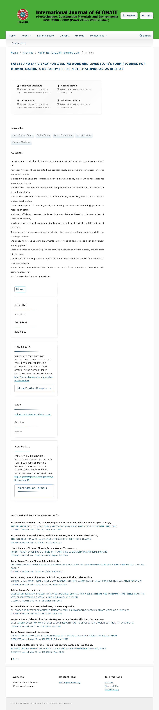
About (25, 36)
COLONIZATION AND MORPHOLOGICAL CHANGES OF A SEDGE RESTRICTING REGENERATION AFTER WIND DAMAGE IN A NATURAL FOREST (78, 566)
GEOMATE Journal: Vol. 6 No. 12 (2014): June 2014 (36, 530)
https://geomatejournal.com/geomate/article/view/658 (33, 379)
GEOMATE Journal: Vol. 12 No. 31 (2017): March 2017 (37, 572)
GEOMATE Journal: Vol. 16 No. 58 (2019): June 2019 (36, 614)
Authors (109, 683)
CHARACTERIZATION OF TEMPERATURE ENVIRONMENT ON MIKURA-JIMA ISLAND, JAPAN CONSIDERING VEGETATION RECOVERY (76, 581)
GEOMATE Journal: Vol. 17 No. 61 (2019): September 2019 (39, 555)
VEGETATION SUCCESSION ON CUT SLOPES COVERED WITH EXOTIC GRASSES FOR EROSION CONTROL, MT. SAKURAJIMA (72, 623)
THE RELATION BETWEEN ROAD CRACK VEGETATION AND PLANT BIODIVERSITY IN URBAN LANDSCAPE (64, 526)
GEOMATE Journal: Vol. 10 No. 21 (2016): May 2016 (36, 601)
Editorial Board (45, 36)
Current (64, 36)
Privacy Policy (112, 690)
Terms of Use (112, 686)
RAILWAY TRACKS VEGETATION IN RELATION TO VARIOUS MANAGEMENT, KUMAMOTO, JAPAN (58, 649)
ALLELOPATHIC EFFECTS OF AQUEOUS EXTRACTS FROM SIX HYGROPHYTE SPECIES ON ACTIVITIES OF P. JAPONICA (70, 610)
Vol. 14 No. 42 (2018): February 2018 (59, 53)
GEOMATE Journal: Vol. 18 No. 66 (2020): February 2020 (39, 585)
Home (12, 36)
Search (146, 36)
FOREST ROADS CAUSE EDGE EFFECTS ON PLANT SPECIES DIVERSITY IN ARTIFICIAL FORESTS (59, 552)
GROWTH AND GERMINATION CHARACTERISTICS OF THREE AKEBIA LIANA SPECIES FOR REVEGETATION (64, 636)
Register (130, 16)
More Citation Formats (32, 388)
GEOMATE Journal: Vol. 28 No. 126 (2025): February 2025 (39, 639)
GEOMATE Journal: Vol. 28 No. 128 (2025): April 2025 (37, 652)
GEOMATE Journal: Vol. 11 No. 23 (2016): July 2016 (36, 626)
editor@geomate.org (69, 683)
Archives (79, 36)
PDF (21, 290)
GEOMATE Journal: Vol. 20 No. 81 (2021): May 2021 (36, 543)
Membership (97, 36)
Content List (18, 43)
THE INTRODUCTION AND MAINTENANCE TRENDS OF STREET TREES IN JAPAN (51, 539)
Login (148, 16)
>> (17, 659)
